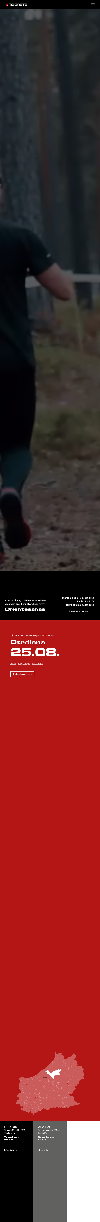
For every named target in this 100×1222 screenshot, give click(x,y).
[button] (92, 5)
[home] (16, 4)
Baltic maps (37, 663)
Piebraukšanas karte (22, 674)
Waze (13, 663)
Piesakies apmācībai (78, 611)
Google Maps (24, 663)
